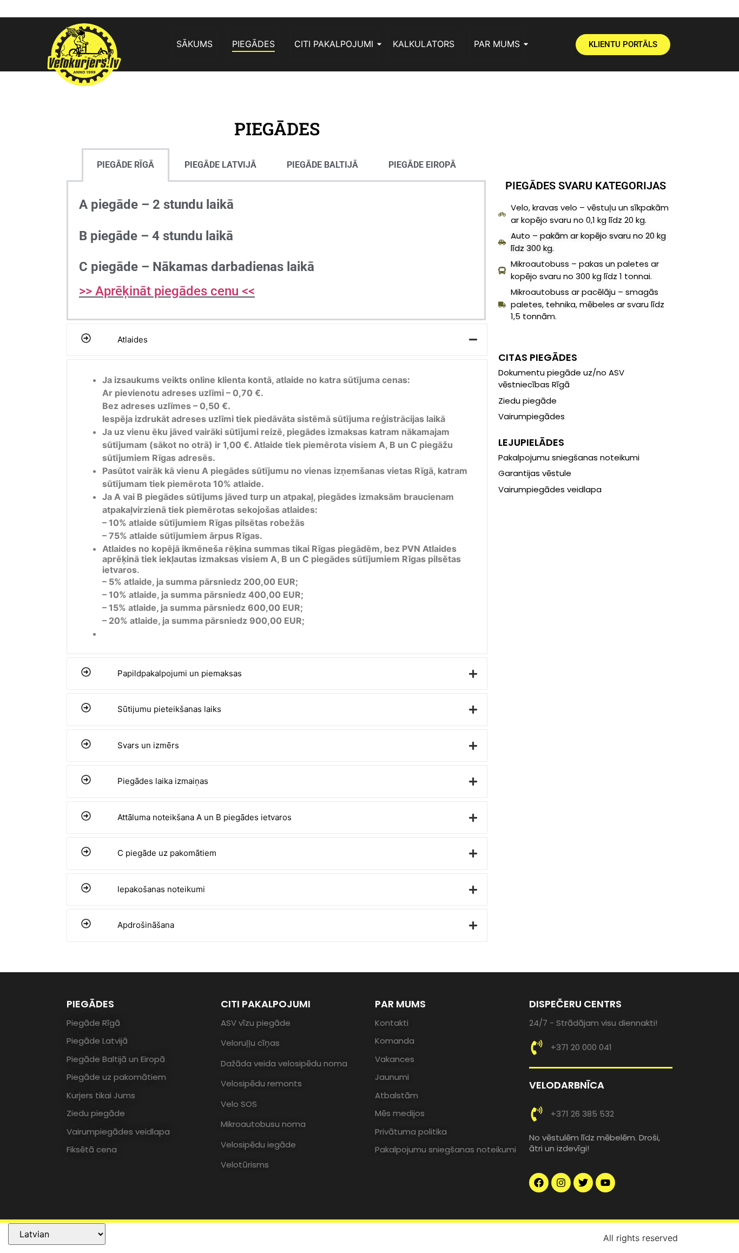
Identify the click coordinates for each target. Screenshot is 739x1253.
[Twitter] (583, 1182)
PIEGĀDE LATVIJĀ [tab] (220, 165)
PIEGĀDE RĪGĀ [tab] (125, 165)
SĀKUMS (194, 43)
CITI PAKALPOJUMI (333, 43)
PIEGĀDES (253, 43)
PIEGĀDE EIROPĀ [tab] (422, 165)
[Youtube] (605, 1182)
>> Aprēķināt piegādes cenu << (167, 291)
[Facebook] (539, 1182)
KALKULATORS (423, 43)
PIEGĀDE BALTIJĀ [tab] (322, 165)
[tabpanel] (276, 251)
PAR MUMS (497, 43)
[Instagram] (561, 1182)
